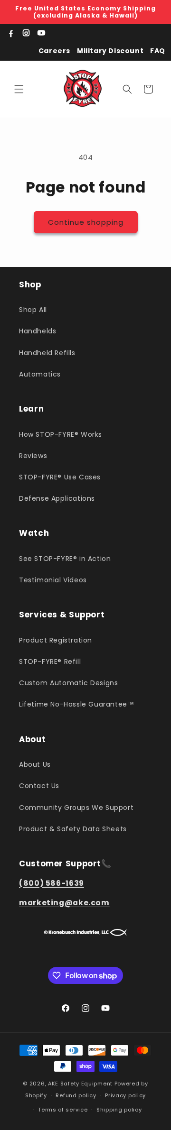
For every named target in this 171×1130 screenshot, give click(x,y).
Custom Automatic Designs (68, 683)
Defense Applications (57, 498)
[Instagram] (26, 33)
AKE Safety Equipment (80, 1083)
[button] (19, 89)
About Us (35, 764)
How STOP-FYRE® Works (60, 434)
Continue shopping (86, 222)
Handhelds (37, 331)
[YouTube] (41, 33)
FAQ (157, 50)
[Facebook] (11, 33)
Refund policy (76, 1095)
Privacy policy (125, 1095)
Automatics (40, 374)
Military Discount (110, 50)
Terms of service (62, 1109)
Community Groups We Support (76, 807)
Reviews (33, 455)
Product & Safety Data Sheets (73, 829)
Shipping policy (119, 1109)
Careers (54, 50)
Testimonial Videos (53, 580)
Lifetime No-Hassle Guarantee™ (76, 704)
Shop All (33, 309)
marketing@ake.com (64, 902)
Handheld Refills (47, 353)
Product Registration (55, 640)
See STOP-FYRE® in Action (65, 558)
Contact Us (39, 785)
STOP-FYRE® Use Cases (60, 477)
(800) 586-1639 (51, 883)
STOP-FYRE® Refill (50, 661)
